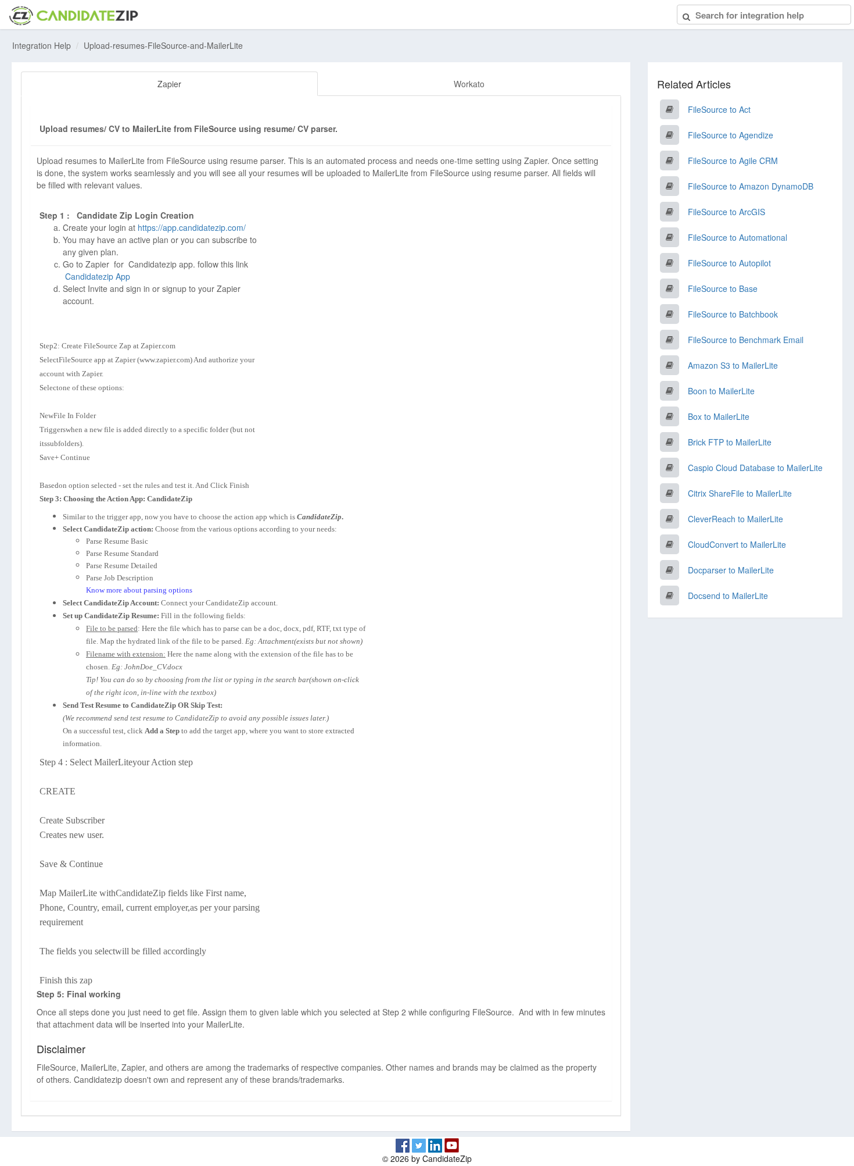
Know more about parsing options (139, 590)
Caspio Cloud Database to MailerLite (755, 467)
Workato (469, 84)
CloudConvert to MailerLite (737, 544)
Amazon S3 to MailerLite (733, 365)
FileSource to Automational (737, 237)
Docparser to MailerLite (731, 570)
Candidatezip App (98, 276)
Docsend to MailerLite (728, 595)
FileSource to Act (719, 109)
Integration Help (41, 45)
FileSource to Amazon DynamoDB (750, 186)
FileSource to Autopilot (729, 263)
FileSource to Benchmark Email (745, 339)
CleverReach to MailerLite (735, 519)
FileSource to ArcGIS (726, 211)
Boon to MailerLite (721, 391)
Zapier (169, 84)
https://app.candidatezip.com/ (192, 227)
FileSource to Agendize (730, 135)
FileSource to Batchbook (733, 314)
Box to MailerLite (718, 416)
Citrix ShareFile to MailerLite (740, 493)
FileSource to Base (723, 288)
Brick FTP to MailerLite (730, 442)
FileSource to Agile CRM (733, 160)
